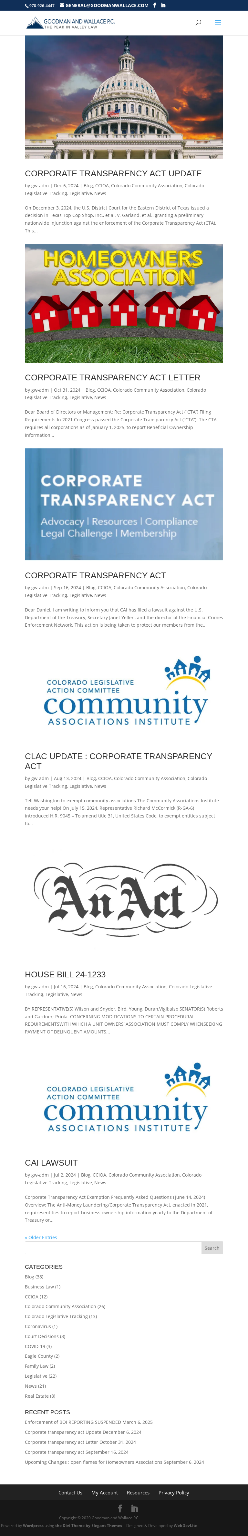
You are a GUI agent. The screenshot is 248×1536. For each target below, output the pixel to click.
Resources (138, 1492)
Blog (88, 185)
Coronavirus (38, 1326)
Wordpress (33, 1525)
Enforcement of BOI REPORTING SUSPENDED (73, 1422)
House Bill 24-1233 (65, 974)
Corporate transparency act (95, 575)
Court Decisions (42, 1336)
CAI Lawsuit (51, 1163)
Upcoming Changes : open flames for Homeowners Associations (93, 1462)
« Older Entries (41, 1237)
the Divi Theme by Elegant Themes (88, 1525)
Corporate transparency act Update (113, 173)
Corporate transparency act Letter (113, 377)
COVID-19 (35, 1346)
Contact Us (70, 1492)
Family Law (36, 1366)
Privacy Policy (174, 1492)
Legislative (80, 193)
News (100, 193)
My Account (104, 1492)
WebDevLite (185, 1525)
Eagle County (39, 1356)
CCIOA (102, 185)
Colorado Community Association (146, 185)
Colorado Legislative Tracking (56, 1316)
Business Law (39, 1287)
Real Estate (37, 1396)
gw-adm (40, 185)
